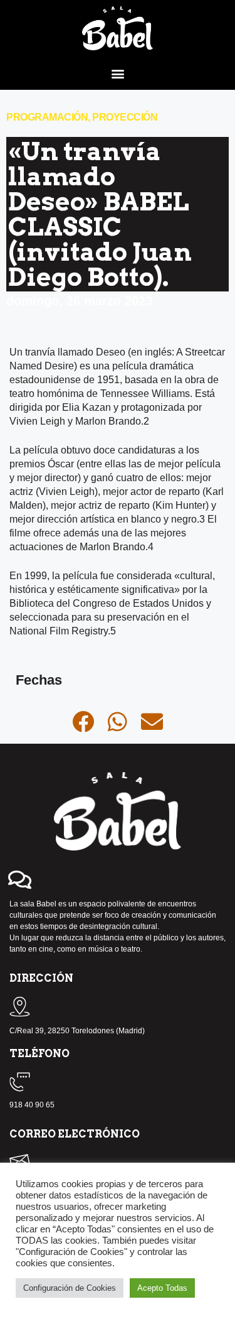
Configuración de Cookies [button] (69, 1288)
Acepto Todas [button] (162, 1288)
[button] (117, 73)
